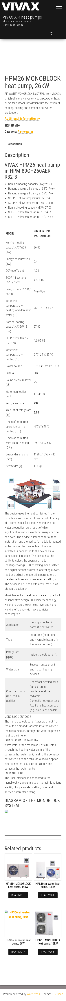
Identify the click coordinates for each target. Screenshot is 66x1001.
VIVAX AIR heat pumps (22, 17)
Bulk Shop (57, 994)
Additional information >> (22, 118)
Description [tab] (15, 144)
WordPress (33, 994)
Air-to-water (25, 131)
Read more (18, 895)
